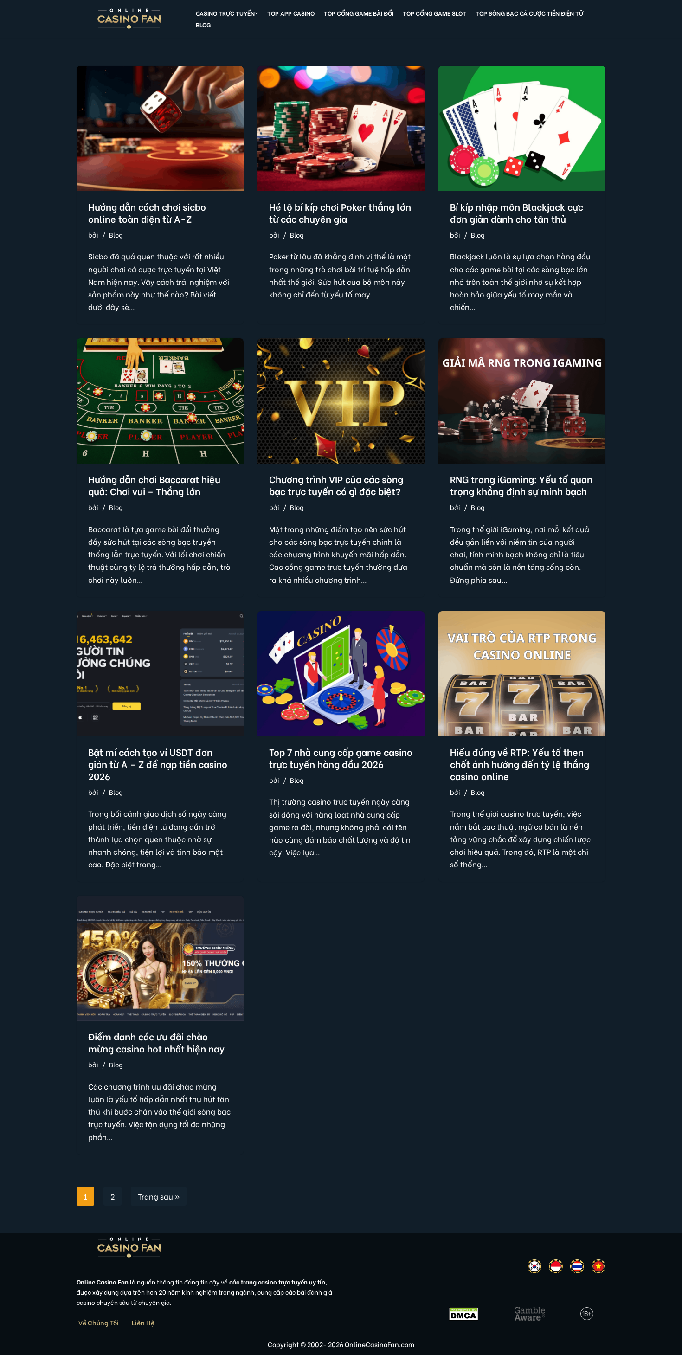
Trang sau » (159, 1196)
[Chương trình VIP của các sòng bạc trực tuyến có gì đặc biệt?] (341, 401)
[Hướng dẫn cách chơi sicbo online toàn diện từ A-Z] (160, 128)
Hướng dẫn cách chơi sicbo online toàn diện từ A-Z (147, 212)
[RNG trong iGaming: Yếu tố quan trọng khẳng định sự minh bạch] (521, 401)
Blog (203, 24)
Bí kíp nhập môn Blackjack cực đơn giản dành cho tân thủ (516, 212)
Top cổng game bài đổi (358, 13)
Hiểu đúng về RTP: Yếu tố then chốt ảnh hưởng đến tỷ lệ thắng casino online (519, 763)
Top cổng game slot (434, 13)
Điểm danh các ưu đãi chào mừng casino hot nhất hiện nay (156, 1042)
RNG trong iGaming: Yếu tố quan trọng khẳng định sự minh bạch (521, 484)
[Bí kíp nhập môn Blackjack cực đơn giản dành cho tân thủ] (521, 128)
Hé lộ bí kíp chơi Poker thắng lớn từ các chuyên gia (340, 212)
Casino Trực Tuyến (225, 13)
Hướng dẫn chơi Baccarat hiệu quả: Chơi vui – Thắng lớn (154, 484)
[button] (256, 13)
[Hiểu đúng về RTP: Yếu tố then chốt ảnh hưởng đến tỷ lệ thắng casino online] (521, 673)
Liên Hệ (143, 1322)
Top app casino (291, 13)
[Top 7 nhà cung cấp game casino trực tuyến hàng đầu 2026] (341, 673)
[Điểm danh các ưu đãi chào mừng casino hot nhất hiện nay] (160, 958)
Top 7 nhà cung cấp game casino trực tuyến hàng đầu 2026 (340, 757)
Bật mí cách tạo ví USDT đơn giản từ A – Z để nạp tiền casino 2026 (157, 763)
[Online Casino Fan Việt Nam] (129, 18)
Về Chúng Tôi (98, 1322)
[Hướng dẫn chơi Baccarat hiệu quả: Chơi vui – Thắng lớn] (160, 401)
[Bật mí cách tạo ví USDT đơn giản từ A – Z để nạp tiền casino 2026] (160, 673)
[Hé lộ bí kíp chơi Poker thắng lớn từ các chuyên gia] (341, 128)
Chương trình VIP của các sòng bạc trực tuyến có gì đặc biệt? (336, 484)
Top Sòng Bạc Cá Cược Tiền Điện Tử (529, 13)
